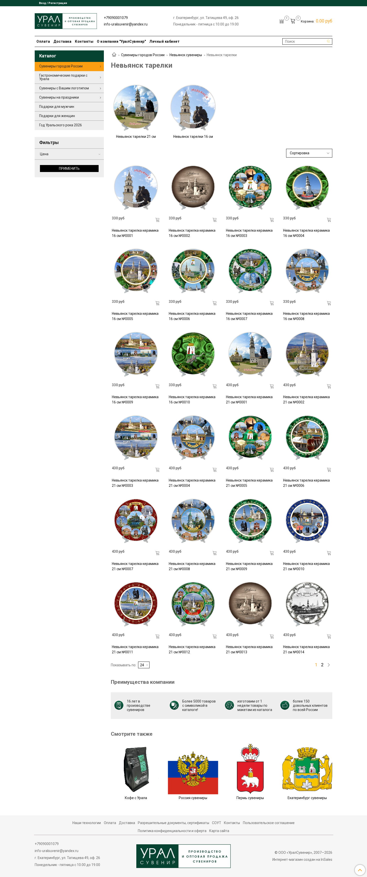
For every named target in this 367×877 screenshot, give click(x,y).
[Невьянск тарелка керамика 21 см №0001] (250, 354)
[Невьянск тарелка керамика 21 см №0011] (136, 604)
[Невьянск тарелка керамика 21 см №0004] (193, 438)
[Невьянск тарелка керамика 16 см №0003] (250, 188)
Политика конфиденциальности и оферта (172, 831)
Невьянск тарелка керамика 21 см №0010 (306, 566)
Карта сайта (219, 831)
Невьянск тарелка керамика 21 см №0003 (135, 483)
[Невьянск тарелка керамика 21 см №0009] (250, 521)
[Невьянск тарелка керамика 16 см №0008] (307, 271)
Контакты (84, 41)
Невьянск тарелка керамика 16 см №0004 (306, 233)
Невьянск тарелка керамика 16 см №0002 (192, 233)
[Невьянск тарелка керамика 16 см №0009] (136, 354)
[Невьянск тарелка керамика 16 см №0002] (193, 188)
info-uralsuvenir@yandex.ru (126, 24)
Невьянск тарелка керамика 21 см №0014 (306, 649)
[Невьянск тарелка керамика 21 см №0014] (307, 604)
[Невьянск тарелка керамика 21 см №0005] (250, 438)
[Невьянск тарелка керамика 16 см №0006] (193, 271)
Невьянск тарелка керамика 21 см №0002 (306, 399)
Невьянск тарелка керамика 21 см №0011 (135, 649)
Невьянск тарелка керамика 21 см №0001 (249, 399)
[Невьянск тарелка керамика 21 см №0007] (136, 521)
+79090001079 (116, 18)
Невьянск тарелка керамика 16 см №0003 (249, 233)
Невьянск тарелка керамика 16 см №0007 (249, 316)
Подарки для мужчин (56, 107)
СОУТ (216, 823)
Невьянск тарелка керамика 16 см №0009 (135, 399)
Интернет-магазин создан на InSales (302, 859)
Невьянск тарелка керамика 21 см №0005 (249, 483)
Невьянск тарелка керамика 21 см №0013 (249, 649)
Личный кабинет (164, 41)
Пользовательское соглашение (269, 823)
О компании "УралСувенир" (121, 41)
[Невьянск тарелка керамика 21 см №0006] (307, 438)
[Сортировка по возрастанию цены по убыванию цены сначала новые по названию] (309, 153)
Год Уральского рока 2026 (60, 125)
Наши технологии (86, 823)
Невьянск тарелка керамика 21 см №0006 (306, 483)
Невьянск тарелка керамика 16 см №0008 (306, 316)
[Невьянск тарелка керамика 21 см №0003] (136, 438)
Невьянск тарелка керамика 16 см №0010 (192, 399)
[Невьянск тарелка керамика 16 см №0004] (307, 188)
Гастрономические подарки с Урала (63, 77)
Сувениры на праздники (59, 97)
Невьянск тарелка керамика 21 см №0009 (249, 566)
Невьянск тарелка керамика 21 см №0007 (135, 566)
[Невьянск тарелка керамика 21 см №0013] (250, 604)
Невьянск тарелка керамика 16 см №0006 (192, 316)
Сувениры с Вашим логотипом (64, 88)
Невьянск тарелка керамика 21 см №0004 (192, 483)
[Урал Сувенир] (66, 20)
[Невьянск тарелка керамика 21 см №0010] (307, 521)
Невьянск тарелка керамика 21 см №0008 (192, 566)
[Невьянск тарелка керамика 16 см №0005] (136, 271)
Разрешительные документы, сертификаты (173, 823)
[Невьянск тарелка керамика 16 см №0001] (136, 188)
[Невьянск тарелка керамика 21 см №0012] (193, 604)
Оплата (43, 41)
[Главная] (114, 55)
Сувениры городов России (143, 55)
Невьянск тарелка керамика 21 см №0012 (192, 649)
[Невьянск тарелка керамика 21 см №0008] (193, 521)
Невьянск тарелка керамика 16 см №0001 (135, 233)
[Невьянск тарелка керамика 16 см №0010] (193, 354)
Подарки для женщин (57, 116)
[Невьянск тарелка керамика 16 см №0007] (250, 271)
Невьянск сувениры (186, 55)
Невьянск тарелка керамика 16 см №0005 (135, 316)
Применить (69, 169)
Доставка (62, 41)
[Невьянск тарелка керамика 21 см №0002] (307, 354)
